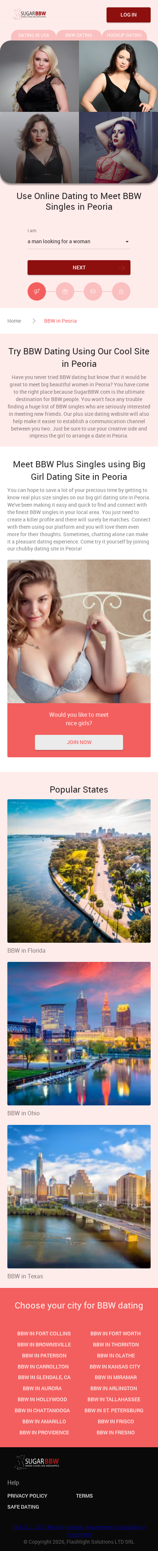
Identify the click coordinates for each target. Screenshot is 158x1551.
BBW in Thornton (116, 1344)
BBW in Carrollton (43, 1366)
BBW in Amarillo (44, 1421)
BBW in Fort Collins (44, 1333)
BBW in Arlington (113, 1388)
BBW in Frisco (116, 1421)
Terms (84, 1495)
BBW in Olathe (116, 1355)
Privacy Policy (27, 1495)
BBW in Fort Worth (115, 1333)
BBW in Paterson (44, 1355)
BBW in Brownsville (44, 1344)
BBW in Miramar (116, 1377)
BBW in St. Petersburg (114, 1410)
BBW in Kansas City (115, 1366)
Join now (79, 742)
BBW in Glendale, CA (44, 1377)
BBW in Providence (44, 1432)
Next (79, 267)
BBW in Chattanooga (42, 1410)
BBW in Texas (25, 1276)
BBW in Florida (26, 950)
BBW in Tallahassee (113, 1399)
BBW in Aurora (42, 1388)
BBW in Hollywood (42, 1399)
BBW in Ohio (23, 1113)
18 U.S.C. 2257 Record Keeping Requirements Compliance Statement (79, 1530)
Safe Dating (23, 1506)
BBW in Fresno (116, 1432)
